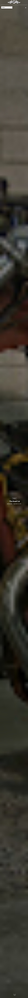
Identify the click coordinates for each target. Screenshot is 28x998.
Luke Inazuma (9, 503)
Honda (14, 498)
